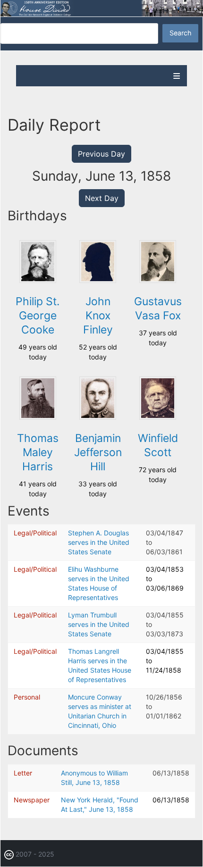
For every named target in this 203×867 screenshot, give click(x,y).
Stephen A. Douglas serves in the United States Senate (98, 542)
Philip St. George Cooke (37, 315)
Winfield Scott (158, 445)
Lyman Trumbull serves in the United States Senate (98, 624)
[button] (37, 280)
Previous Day (101, 153)
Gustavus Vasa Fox (158, 308)
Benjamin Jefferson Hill (98, 452)
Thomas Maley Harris (38, 452)
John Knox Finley (98, 315)
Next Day (101, 198)
